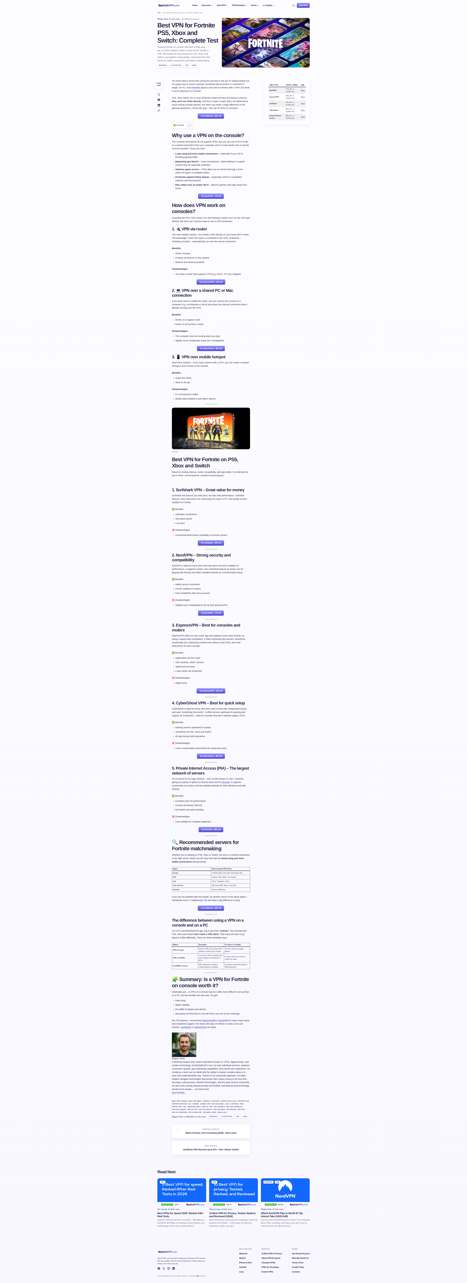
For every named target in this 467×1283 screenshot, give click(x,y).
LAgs (227, 1104)
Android (242, 1267)
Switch (205, 1106)
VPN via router (195, 1112)
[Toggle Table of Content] (188, 125)
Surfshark (186, 1027)
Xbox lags (222, 1112)
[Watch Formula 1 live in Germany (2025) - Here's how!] (211, 1131)
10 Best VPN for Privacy (271, 1254)
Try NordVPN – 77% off (211, 196)
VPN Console (219, 1106)
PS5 (184, 1106)
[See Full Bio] (185, 1092)
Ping (242, 1104)
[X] (163, 1268)
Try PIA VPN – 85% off (210, 830)
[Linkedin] (173, 1268)
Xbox (194, 65)
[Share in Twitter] (159, 94)
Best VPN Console (180, 1101)
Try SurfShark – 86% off (211, 116)
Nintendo (163, 65)
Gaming (196, 1104)
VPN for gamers (179, 1109)
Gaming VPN (205, 1104)
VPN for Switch (205, 1109)
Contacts (296, 1272)
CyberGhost (200, 1027)
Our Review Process (301, 1254)
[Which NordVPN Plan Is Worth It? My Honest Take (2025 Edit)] (285, 1192)
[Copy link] (159, 110)
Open (303, 90)
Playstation (176, 65)
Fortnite (196, 87)
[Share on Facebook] (159, 100)
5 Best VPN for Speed (270, 1258)
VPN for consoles (234, 1106)
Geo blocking (217, 1104)
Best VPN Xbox (195, 1101)
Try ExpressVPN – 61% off (210, 282)
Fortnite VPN (243, 1101)
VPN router (231, 1109)
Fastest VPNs (267, 1272)
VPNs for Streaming (270, 1267)
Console (206, 1101)
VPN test (241, 1109)
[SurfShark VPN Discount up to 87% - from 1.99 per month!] (211, 1148)
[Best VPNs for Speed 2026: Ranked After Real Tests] (181, 1192)
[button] (293, 5)
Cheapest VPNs (268, 1263)
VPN (158, 13)
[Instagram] (168, 1268)
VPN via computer (179, 1112)
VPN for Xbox (219, 1109)
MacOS (242, 1258)
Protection (177, 1106)
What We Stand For (300, 1258)
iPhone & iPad (245, 1263)
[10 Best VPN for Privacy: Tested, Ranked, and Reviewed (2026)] (233, 1192)
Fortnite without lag (181, 1104)
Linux (241, 1272)
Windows (243, 1254)
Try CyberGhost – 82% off (211, 348)
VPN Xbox (207, 1112)
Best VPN (303, 5)
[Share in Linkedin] (159, 105)
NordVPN (223, 1020)
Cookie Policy (298, 1267)
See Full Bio (178, 1092)
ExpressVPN (209, 1020)
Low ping (235, 1104)
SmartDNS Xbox (194, 1106)
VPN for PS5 (192, 1109)
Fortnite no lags (228, 1101)
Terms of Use (297, 1263)
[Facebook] (158, 1268)
